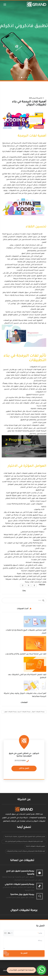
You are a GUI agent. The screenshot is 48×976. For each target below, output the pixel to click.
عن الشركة (24, 799)
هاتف (40, 933)
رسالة (40, 941)
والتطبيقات (22, 146)
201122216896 (20, 761)
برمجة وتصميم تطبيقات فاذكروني (19, 884)
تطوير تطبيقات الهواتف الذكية (35, 846)
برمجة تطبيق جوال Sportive (22, 895)
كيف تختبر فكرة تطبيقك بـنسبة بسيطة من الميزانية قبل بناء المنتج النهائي (24, 842)
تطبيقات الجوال (22, 473)
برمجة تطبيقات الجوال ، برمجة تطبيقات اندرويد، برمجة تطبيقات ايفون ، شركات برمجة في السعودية (24, 712)
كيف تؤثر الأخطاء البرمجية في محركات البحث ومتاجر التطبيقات (26, 851)
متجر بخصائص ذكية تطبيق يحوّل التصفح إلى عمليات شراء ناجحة (25, 836)
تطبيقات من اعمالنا (22, 860)
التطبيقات (35, 234)
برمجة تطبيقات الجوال (24, 910)
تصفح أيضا (24, 827)
